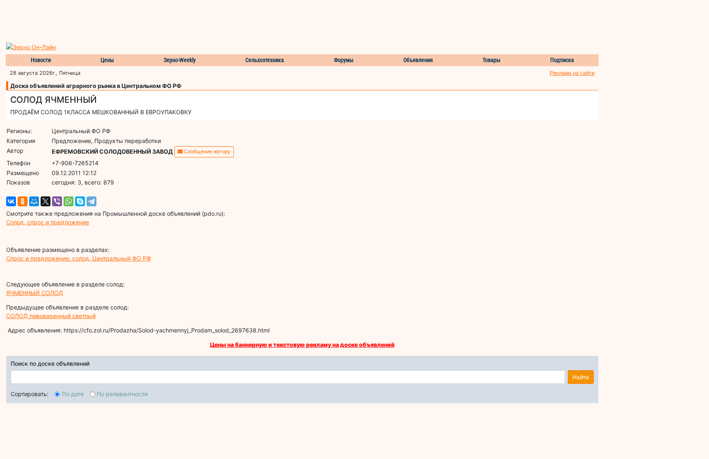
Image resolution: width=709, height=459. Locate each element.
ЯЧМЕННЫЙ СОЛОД (34, 292)
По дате (73, 393)
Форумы (344, 60)
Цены (107, 60)
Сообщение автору (207, 151)
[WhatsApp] (68, 201)
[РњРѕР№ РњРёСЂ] (34, 201)
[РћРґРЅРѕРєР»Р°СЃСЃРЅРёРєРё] (22, 201)
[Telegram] (91, 201)
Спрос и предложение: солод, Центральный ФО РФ (78, 258)
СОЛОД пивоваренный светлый (51, 315)
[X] (45, 201)
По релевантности (122, 393)
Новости (41, 60)
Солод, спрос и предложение (47, 222)
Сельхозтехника (264, 60)
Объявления (418, 60)
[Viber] (57, 201)
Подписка (562, 60)
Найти (580, 377)
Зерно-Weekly (180, 60)
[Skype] (80, 201)
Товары (492, 60)
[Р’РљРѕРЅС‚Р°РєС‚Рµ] (11, 201)
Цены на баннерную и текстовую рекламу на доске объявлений (302, 344)
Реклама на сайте (572, 73)
